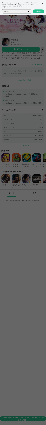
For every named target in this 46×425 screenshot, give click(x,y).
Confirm (39, 11)
